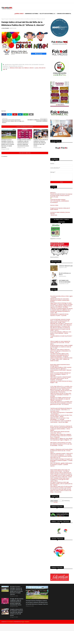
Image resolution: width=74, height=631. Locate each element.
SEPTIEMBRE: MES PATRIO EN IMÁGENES (64, 281)
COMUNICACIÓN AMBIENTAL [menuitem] (64, 13)
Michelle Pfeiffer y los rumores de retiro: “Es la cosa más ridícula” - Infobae (61, 415)
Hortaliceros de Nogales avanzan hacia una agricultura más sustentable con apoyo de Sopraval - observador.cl (60, 399)
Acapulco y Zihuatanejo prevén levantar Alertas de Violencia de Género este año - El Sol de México (61, 451)
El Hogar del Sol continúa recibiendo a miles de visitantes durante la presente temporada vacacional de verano (24, 142)
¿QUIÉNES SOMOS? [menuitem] (19, 13)
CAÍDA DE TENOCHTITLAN (65, 265)
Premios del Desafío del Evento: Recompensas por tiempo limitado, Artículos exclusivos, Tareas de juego (61, 195)
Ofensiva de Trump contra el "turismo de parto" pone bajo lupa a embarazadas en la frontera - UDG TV (60, 351)
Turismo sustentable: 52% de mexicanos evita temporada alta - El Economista (61, 391)
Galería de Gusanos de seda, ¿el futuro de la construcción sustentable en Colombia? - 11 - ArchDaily (60, 395)
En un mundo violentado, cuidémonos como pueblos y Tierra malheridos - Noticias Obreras (60, 333)
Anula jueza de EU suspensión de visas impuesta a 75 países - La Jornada (59, 314)
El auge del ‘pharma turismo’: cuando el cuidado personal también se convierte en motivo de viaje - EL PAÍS (61, 347)
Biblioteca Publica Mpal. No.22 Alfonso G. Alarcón (22, 67)
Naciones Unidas (54, 205)
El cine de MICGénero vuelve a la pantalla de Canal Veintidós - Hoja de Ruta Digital (60, 421)
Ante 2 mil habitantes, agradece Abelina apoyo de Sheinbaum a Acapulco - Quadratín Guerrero (61, 464)
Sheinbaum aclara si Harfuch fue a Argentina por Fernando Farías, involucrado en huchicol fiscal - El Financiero (60, 436)
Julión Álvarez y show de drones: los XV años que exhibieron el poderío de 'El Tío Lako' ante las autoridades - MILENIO (61, 444)
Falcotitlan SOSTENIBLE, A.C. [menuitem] (48, 13)
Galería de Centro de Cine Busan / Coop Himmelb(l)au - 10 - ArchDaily (59, 418)
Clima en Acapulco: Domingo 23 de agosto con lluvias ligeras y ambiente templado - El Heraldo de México (61, 460)
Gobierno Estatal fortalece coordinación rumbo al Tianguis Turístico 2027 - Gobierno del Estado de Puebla (61, 359)
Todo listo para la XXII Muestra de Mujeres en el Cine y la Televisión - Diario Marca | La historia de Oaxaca (61, 410)
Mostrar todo (54, 215)
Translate (55, 502)
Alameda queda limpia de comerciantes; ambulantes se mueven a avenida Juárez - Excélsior (60, 300)
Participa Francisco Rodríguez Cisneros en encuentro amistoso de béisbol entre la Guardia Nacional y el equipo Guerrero (7, 143)
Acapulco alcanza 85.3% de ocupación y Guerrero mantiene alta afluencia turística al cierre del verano (41, 142)
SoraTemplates (10, 621)
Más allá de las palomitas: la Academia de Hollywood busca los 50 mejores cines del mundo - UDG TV (60, 329)
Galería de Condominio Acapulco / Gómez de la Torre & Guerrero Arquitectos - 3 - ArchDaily (61, 454)
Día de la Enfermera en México (65, 274)
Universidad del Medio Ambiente (57, 199)
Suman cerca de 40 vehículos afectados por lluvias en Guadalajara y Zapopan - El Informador (60, 374)
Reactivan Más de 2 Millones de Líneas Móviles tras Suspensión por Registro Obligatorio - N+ (61, 439)
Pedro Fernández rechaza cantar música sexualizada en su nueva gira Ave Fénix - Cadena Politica (59, 479)
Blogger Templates (25, 621)
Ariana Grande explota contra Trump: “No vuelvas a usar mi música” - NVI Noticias (60, 470)
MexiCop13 (53, 192)
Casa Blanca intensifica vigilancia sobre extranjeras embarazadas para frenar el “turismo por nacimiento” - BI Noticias (59, 355)
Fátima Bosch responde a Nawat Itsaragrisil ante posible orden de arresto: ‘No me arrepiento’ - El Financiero (60, 378)
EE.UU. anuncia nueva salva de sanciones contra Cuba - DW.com (59, 432)
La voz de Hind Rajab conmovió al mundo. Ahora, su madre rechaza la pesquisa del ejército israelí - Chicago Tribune (60, 321)
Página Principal (4, 19)
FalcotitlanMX (5, 28)
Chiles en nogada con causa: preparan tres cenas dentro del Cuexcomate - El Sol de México (60, 343)
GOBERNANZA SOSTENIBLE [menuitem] (31, 13)
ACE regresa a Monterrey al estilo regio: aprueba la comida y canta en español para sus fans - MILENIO (61, 484)
